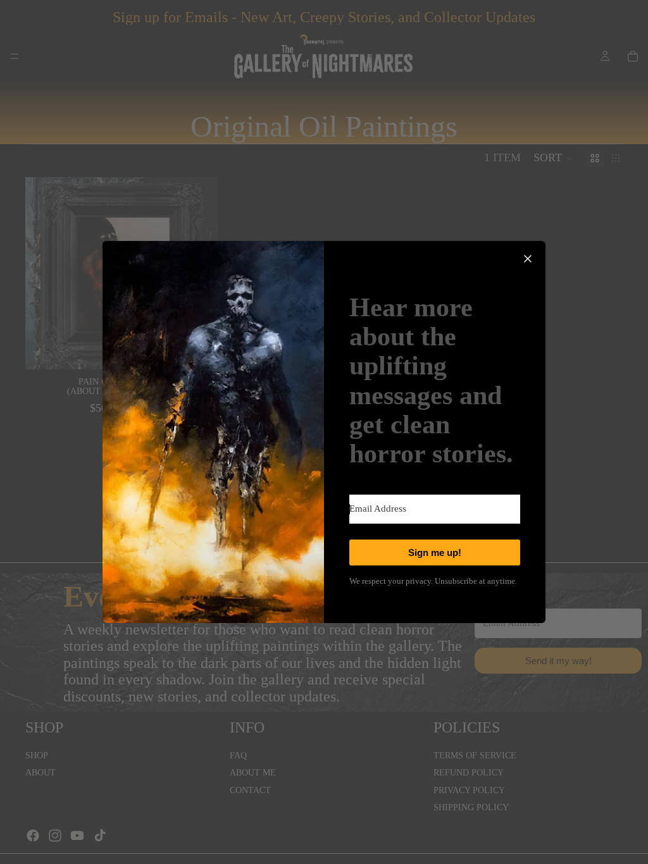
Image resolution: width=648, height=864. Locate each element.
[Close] (527, 258)
